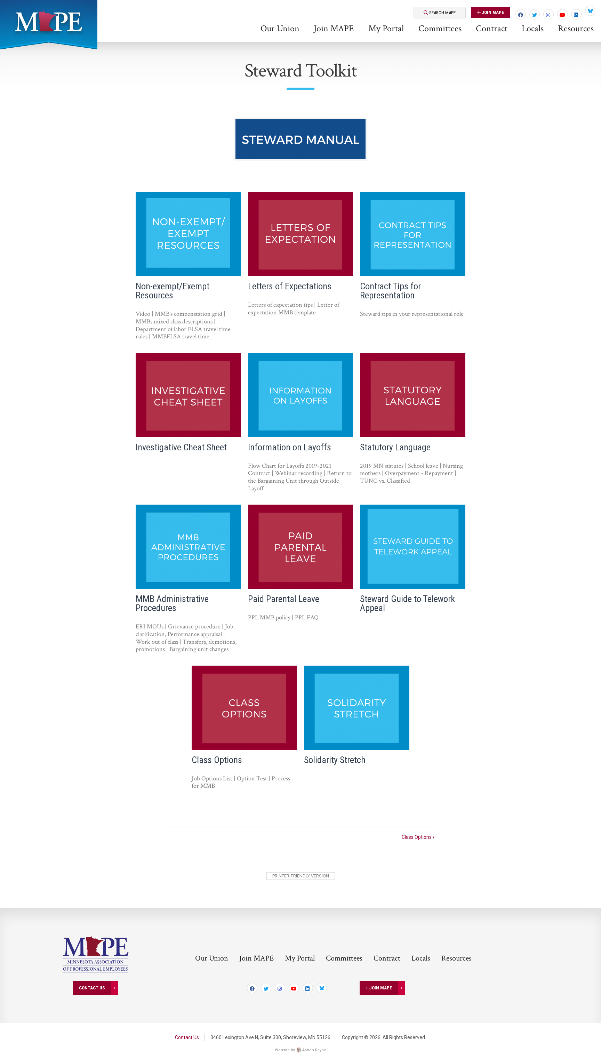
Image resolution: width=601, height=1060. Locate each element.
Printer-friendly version (300, 875)
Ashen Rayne (314, 1050)
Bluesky (590, 11)
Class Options (418, 837)
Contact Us (92, 987)
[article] (188, 269)
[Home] (48, 20)
